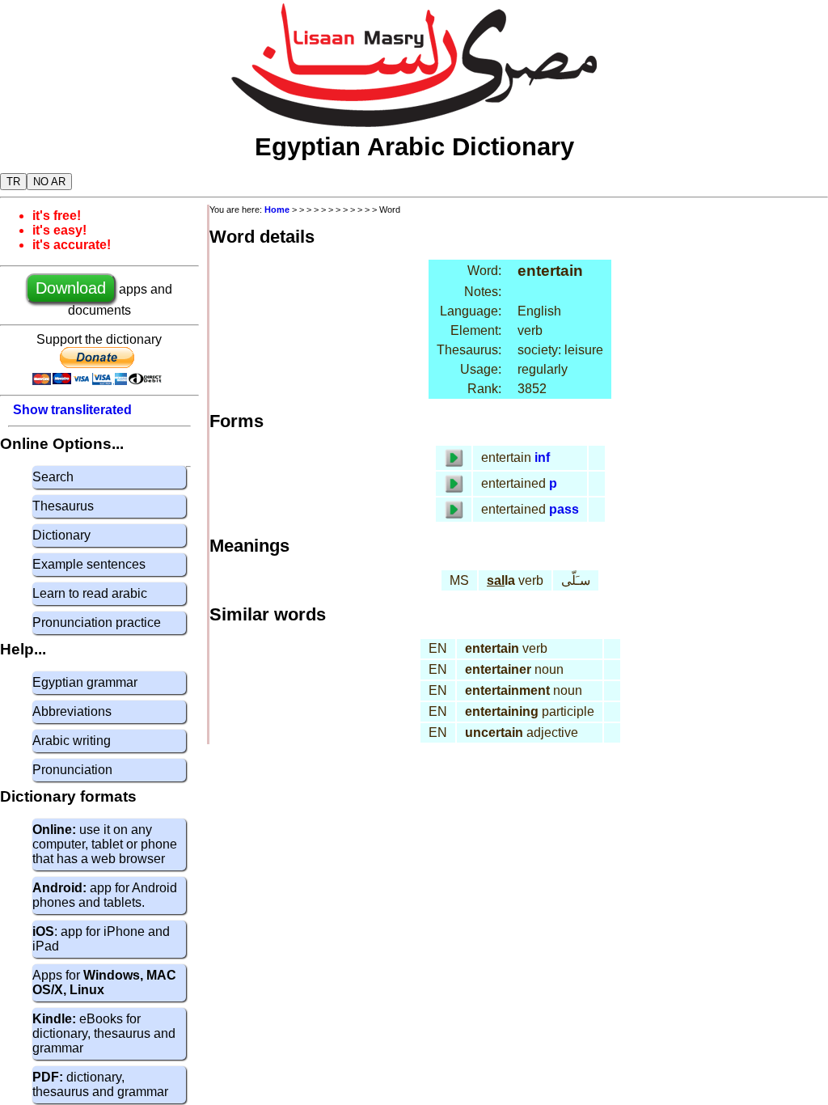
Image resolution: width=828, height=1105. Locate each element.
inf (542, 457)
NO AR (49, 182)
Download (71, 288)
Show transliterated (72, 410)
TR (13, 182)
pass (564, 509)
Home (276, 209)
